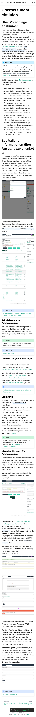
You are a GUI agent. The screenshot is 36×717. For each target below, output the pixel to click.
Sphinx (14, 714)
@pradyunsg (22, 714)
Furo (28, 714)
